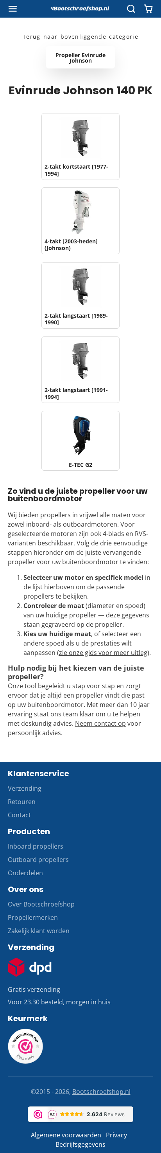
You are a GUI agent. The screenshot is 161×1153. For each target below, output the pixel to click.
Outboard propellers (38, 859)
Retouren (22, 801)
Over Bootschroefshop (41, 904)
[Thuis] (80, 9)
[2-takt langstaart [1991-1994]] (80, 370)
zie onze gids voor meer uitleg (103, 652)
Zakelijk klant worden (39, 930)
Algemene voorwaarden (66, 1135)
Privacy (116, 1135)
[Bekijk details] (30, 967)
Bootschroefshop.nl (101, 1091)
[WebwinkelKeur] (25, 1061)
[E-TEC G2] (80, 440)
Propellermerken (33, 917)
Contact (19, 815)
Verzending (24, 788)
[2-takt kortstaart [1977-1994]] (80, 146)
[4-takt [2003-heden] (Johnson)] (80, 221)
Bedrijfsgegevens (80, 1144)
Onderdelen (25, 873)
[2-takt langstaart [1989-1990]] (80, 296)
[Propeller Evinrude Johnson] (80, 57)
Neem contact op (100, 723)
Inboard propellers (35, 846)
